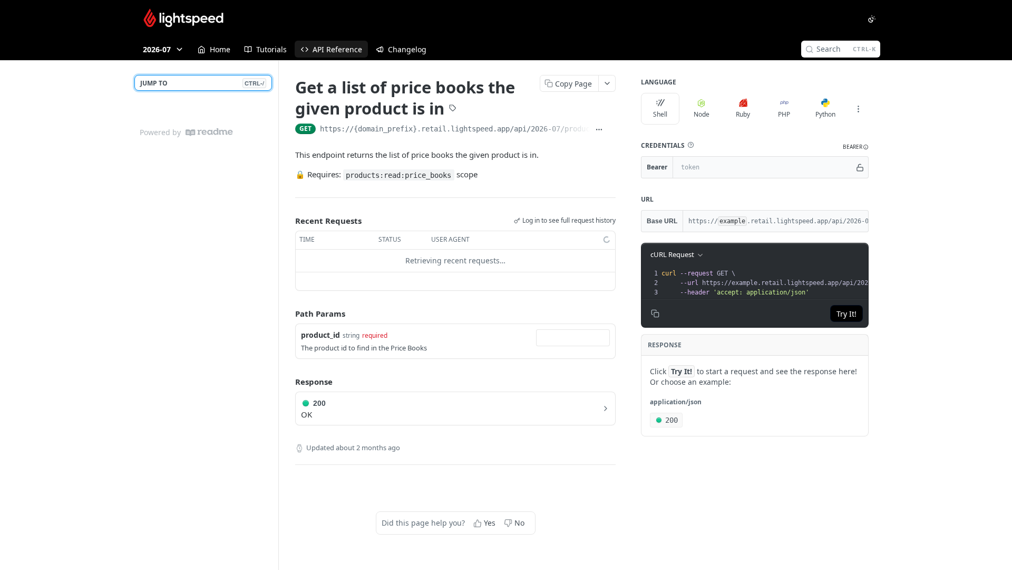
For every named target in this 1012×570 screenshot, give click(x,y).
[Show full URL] (599, 130)
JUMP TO (202, 83)
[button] (690, 145)
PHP (784, 114)
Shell (660, 114)
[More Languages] (858, 109)
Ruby (743, 114)
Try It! (846, 314)
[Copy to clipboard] (611, 130)
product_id (320, 335)
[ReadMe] (209, 132)
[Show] (859, 167)
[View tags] (452, 109)
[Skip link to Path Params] (288, 313)
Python (825, 114)
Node (701, 114)
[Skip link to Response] (288, 381)
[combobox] (573, 337)
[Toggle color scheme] (871, 19)
